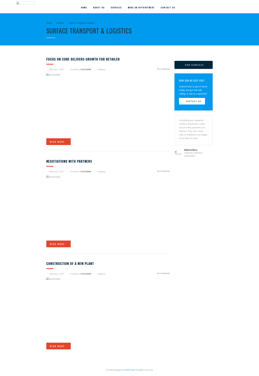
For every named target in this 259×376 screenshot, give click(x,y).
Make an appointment (141, 7)
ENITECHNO (130, 370)
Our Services (194, 64)
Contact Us (168, 7)
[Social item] (226, 7)
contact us (193, 101)
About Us (99, 7)
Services (116, 7)
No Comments (163, 69)
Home (84, 7)
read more (57, 141)
